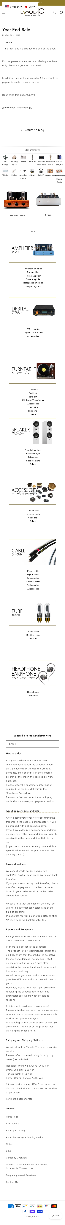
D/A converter (33, 329)
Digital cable (33, 574)
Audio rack (33, 518)
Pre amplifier (33, 272)
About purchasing (15, 1130)
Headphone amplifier (33, 283)
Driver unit (33, 457)
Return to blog (34, 130)
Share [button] (9, 42)
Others (33, 414)
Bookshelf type (33, 454)
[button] (3, 12)
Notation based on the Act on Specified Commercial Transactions (27, 1166)
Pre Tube (33, 639)
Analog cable (33, 578)
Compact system (33, 286)
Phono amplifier (33, 276)
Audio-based (33, 511)
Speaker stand (33, 461)
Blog (8, 1151)
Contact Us (12, 1182)
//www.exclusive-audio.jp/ (17, 107)
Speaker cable (33, 582)
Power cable (33, 571)
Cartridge (33, 393)
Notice (9, 1144)
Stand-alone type (33, 450)
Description (51, 915)
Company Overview (16, 1157)
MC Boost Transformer (33, 400)
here (27, 1098)
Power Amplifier (33, 279)
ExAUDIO (35, 1217)
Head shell (33, 411)
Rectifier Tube (33, 635)
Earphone (33, 695)
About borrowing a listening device (24, 1137)
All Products (12, 1123)
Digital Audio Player (33, 333)
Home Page (12, 1116)
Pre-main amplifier (33, 269)
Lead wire (33, 407)
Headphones (33, 692)
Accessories (33, 336)
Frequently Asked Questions (21, 1175)
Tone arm (33, 397)
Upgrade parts (33, 514)
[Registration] (55, 744)
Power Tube (33, 631)
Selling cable (33, 585)
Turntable (33, 390)
